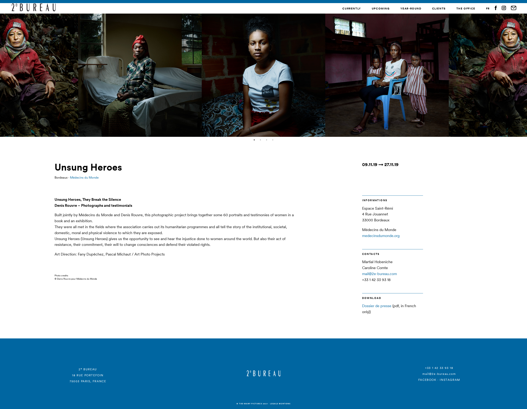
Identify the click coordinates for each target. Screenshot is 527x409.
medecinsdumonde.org (381, 235)
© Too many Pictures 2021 (252, 404)
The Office (465, 8)
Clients (439, 8)
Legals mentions (280, 404)
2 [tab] (260, 140)
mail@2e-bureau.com (379, 273)
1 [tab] (254, 140)
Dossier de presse (376, 305)
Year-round (410, 8)
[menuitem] (488, 8)
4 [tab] (273, 140)
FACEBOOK (427, 380)
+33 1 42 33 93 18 (439, 368)
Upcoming (381, 8)
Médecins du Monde (84, 177)
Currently (351, 8)
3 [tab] (267, 140)
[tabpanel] (263, 75)
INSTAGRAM (450, 380)
